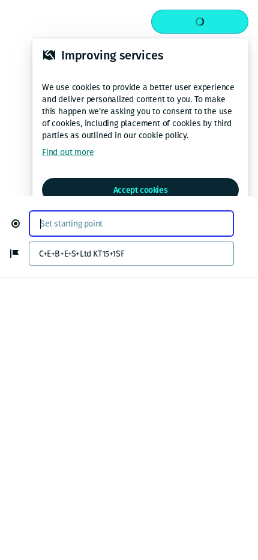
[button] (20, 224)
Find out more (68, 152)
